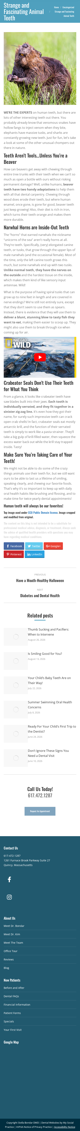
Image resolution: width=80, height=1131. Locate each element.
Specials (9, 1021)
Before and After (14, 988)
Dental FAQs (11, 996)
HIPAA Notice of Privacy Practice (34, 1127)
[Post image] (16, 637)
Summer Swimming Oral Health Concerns (50, 704)
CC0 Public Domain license (43, 512)
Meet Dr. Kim (12, 934)
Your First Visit (13, 1030)
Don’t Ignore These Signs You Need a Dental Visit (48, 753)
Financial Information (17, 1004)
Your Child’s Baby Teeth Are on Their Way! (49, 680)
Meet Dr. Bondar (14, 926)
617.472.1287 (40, 795)
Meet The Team (13, 942)
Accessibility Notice (64, 1127)
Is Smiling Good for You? (45, 654)
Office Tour (10, 951)
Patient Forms (12, 1013)
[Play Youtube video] (40, 357)
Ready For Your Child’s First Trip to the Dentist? (52, 729)
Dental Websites (50, 1122)
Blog (6, 968)
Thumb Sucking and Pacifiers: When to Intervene (48, 632)
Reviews (9, 959)
